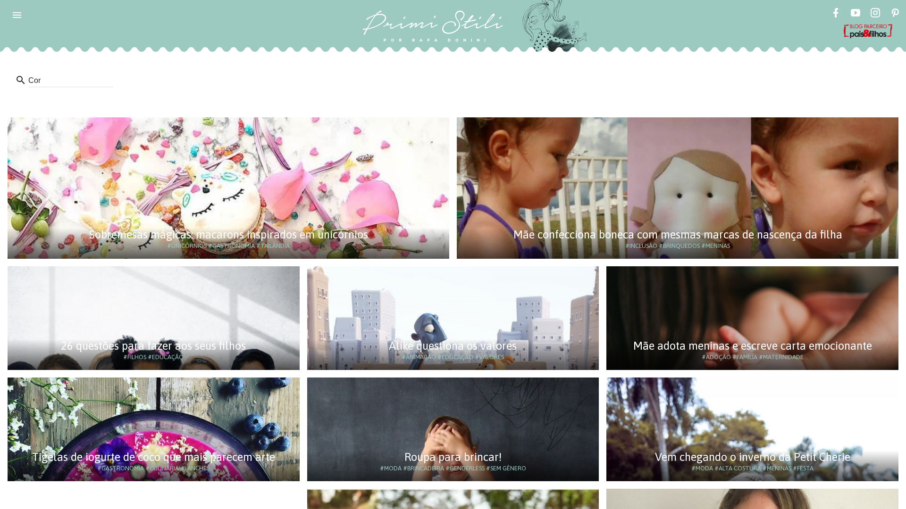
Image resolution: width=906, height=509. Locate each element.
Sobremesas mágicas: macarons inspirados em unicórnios (228, 234)
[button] (17, 15)
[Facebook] (835, 14)
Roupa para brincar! (453, 457)
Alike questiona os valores (453, 345)
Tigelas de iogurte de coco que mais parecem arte (153, 457)
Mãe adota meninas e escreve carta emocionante (752, 345)
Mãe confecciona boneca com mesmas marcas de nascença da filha (677, 234)
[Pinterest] (895, 14)
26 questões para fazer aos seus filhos (153, 345)
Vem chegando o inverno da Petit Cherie (752, 457)
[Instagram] (875, 14)
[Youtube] (855, 14)
